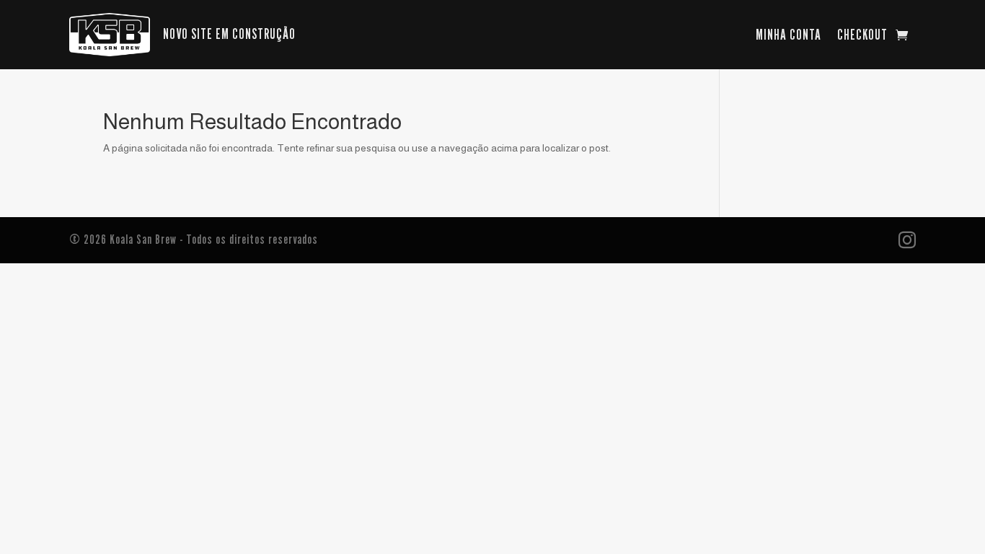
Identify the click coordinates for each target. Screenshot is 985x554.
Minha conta (788, 36)
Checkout (862, 36)
